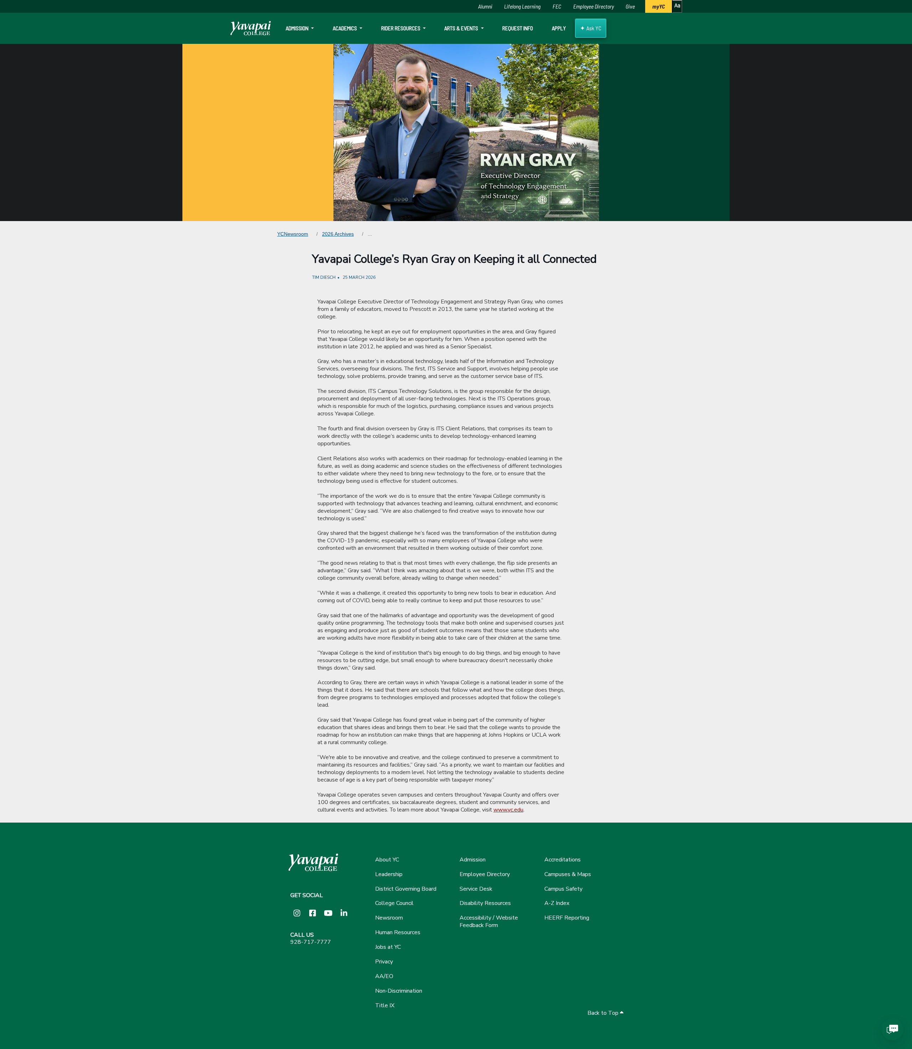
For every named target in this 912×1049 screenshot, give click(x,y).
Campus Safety (563, 889)
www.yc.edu (508, 810)
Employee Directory (593, 6)
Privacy (384, 962)
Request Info (517, 28)
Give (630, 6)
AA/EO (384, 976)
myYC (658, 6)
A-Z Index (556, 903)
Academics (345, 28)
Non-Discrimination (398, 991)
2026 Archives (338, 234)
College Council (394, 903)
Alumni (485, 6)
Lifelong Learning (522, 6)
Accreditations (562, 860)
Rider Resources (401, 28)
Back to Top (603, 1013)
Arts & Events (461, 28)
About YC (387, 860)
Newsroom (389, 918)
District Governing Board (405, 889)
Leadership (389, 874)
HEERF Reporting (566, 918)
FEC (557, 6)
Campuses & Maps (567, 874)
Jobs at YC (388, 947)
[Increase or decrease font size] (677, 6)
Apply (559, 28)
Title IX (384, 1005)
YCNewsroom (292, 234)
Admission (298, 28)
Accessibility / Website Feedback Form (489, 921)
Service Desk (476, 889)
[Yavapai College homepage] (250, 28)
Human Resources (397, 932)
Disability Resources (485, 903)
